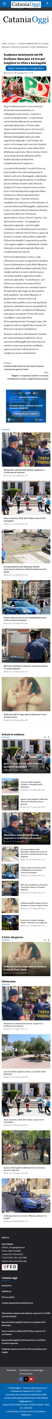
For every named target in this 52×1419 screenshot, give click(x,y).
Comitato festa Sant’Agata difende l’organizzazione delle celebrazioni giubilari (23, 763)
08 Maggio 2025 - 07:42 (25, 73)
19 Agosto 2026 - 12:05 (21, 623)
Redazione (10, 73)
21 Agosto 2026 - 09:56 (38, 790)
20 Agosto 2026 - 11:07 (21, 575)
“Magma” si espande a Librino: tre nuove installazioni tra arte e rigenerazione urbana (27, 375)
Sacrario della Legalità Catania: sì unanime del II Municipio (31, 784)
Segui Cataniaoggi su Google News (26, 68)
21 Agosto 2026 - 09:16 (21, 524)
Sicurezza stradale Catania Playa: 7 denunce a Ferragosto (34, 921)
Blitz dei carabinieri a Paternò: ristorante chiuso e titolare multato (34, 887)
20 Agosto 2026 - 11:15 (21, 1221)
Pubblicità (6, 1291)
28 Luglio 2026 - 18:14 (23, 973)
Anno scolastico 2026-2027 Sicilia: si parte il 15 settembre (23, 1332)
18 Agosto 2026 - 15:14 (38, 926)
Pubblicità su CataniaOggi (31, 1370)
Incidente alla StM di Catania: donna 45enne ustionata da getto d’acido (24, 366)
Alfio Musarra (10, 973)
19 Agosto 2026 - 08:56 (21, 720)
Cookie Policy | (13, 1411)
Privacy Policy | (27, 1411)
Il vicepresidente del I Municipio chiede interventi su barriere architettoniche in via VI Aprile (25, 569)
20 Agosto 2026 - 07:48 (21, 770)
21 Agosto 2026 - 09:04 (38, 807)
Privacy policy (8, 1297)
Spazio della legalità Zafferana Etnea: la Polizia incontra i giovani (34, 801)
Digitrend (24, 1401)
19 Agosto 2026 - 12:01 (21, 672)
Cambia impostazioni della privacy (17, 1303)
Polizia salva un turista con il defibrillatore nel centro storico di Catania (25, 619)
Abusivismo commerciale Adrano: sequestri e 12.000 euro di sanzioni (24, 471)
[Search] (47, 3)
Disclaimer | (40, 1411)
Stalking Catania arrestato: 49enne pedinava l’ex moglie (24, 1350)
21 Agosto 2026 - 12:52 (21, 476)
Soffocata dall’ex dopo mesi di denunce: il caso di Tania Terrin (34, 904)
